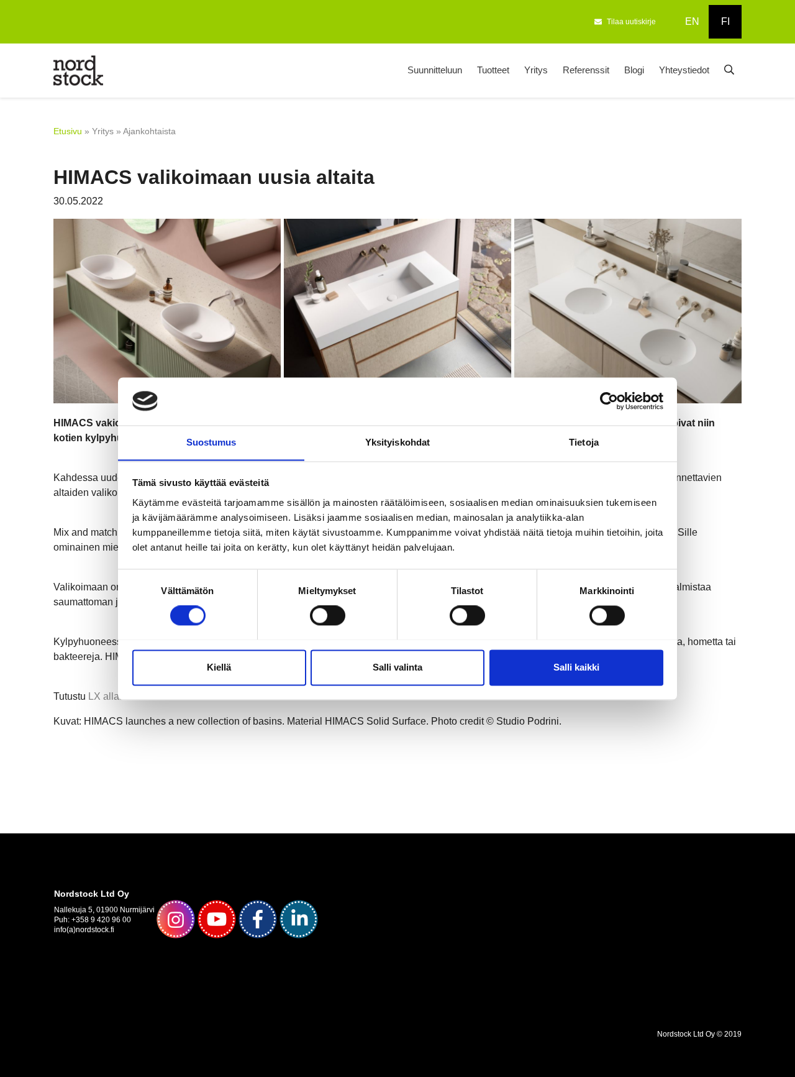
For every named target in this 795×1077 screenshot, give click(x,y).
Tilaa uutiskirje (631, 21)
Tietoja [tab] (584, 442)
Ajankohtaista (149, 131)
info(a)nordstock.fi (84, 929)
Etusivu (67, 131)
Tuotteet (493, 70)
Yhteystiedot (684, 70)
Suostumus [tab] (211, 442)
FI (725, 21)
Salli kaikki (576, 667)
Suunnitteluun (434, 70)
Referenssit (586, 70)
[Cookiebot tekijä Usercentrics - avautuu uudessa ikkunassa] (609, 401)
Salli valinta (397, 667)
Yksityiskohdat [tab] (397, 442)
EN (692, 21)
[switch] (327, 615)
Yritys (536, 70)
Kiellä (219, 667)
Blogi (634, 70)
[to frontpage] (78, 69)
